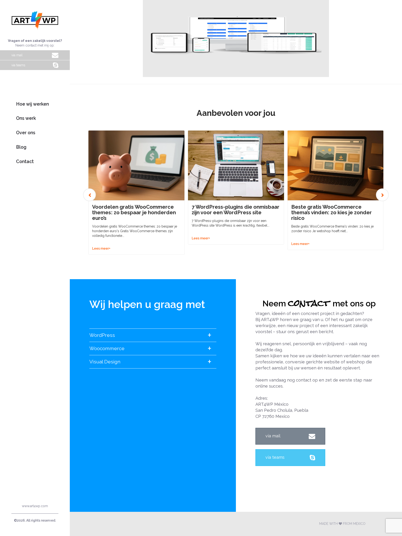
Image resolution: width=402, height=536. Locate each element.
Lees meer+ (101, 248)
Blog (21, 147)
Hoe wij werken (32, 104)
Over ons (25, 132)
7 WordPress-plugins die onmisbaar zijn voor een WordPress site (235, 209)
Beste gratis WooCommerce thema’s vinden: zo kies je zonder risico (331, 212)
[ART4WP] (35, 20)
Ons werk (26, 118)
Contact (25, 161)
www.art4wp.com (35, 506)
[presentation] (89, 194)
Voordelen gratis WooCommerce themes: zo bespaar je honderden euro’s (134, 212)
